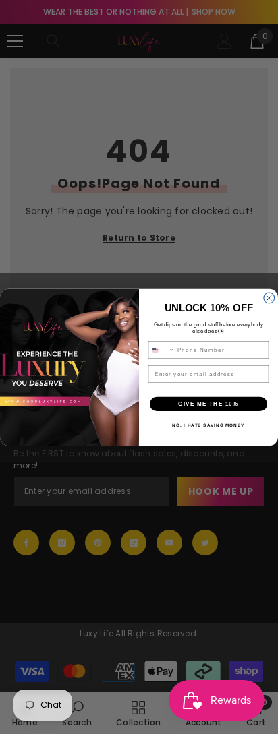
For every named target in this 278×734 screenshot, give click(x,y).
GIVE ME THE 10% (208, 403)
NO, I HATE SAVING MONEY (208, 425)
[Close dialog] (269, 298)
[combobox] (160, 349)
